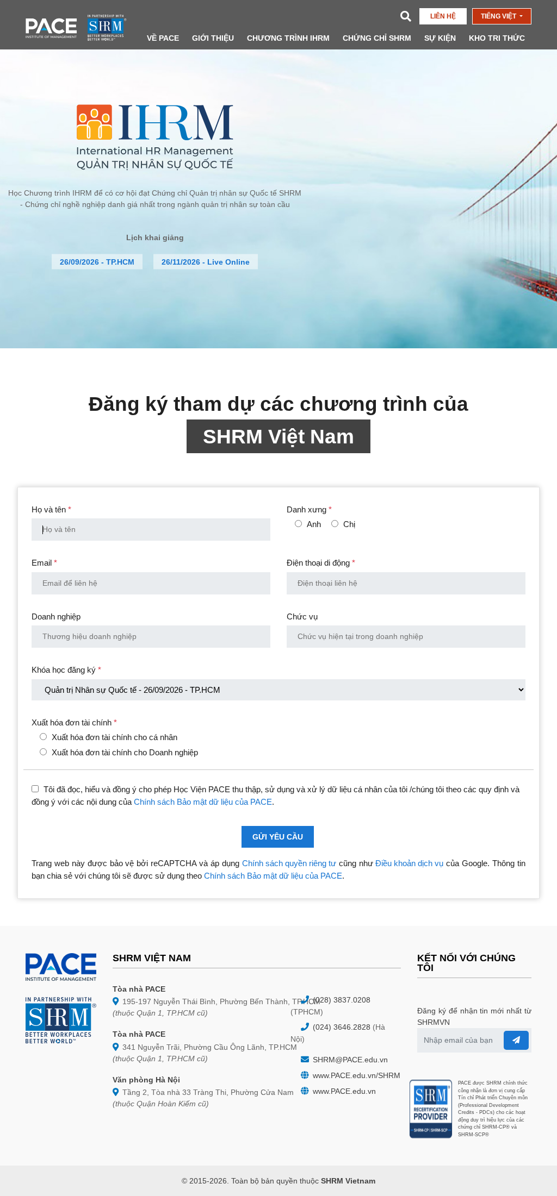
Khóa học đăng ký (66, 669)
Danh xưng (309, 509)
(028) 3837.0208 (340, 999)
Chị (349, 524)
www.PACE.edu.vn (343, 1091)
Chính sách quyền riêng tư (289, 863)
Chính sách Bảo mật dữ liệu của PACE (203, 801)
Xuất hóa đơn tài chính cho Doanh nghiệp (125, 752)
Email (44, 562)
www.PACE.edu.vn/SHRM (355, 1075)
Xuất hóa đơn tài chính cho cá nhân (114, 737)
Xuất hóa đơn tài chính (74, 722)
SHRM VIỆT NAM (152, 958)
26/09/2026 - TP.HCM (97, 262)
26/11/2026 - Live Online (206, 262)
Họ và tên (51, 509)
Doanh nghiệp (56, 616)
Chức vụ (302, 616)
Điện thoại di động (321, 562)
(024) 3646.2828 (340, 1027)
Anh (314, 524)
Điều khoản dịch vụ (409, 863)
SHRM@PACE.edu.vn (349, 1059)
